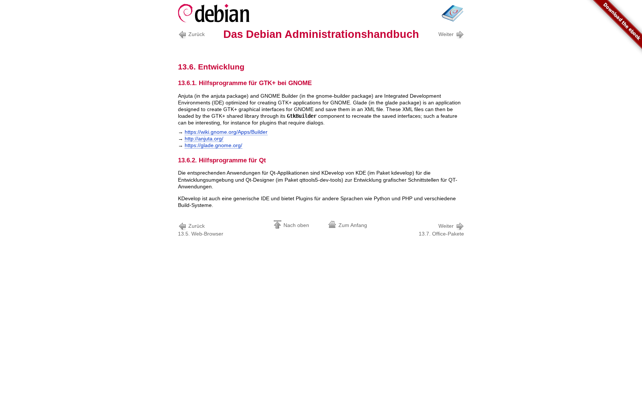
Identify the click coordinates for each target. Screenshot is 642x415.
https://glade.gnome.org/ (213, 145)
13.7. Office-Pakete (441, 230)
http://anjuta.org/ (204, 139)
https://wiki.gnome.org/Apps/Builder (226, 132)
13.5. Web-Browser (200, 230)
